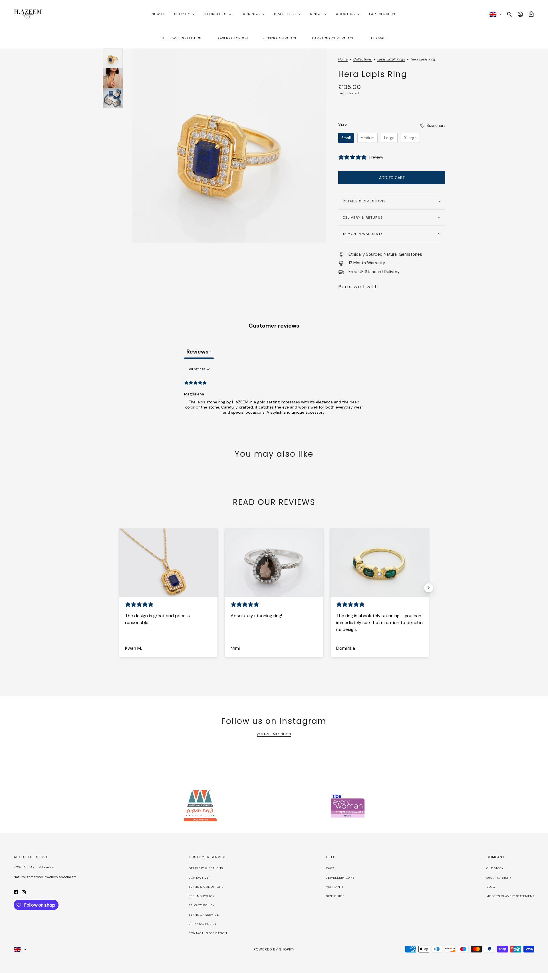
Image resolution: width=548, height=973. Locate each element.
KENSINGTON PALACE (280, 38)
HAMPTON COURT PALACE (333, 38)
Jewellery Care (340, 877)
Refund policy (201, 896)
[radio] (346, 138)
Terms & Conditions (206, 887)
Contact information (208, 933)
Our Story (494, 868)
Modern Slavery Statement (510, 896)
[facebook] (15, 891)
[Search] (509, 14)
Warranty (335, 887)
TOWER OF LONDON (232, 38)
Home (343, 60)
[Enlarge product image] (229, 145)
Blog (490, 887)
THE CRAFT (378, 38)
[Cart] (531, 14)
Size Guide (335, 896)
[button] (432, 125)
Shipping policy (203, 924)
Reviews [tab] (198, 351)
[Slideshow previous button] (119, 587)
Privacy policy (202, 905)
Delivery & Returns (206, 868)
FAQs (330, 868)
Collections (362, 60)
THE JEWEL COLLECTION (181, 38)
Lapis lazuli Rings (391, 60)
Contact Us (199, 877)
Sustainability (499, 877)
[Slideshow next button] (428, 587)
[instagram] (23, 891)
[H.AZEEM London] (28, 14)
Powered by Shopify (274, 949)
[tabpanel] (274, 400)
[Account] (520, 14)
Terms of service (204, 915)
